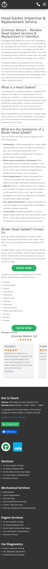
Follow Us (11, 431)
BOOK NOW (24, 328)
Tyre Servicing (9, 498)
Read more (9, 371)
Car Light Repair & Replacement (16, 475)
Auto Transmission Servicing (14, 501)
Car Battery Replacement (13, 468)
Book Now (24, 268)
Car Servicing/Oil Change (13, 465)
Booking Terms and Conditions (13, 417)
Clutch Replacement (11, 495)
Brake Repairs (8, 492)
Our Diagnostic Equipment (14, 551)
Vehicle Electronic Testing (13, 548)
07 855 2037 (12, 424)
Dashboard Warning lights (14, 555)
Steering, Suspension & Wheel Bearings (19, 508)
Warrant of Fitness (10, 478)
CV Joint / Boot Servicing (13, 505)
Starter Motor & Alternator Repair (17, 472)
